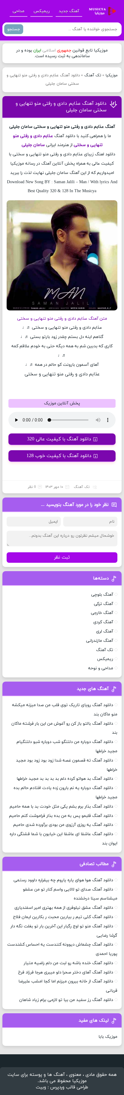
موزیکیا (112, 75)
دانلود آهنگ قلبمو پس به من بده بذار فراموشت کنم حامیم (61, 816)
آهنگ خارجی (102, 613)
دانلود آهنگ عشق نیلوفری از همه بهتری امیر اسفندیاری (63, 908)
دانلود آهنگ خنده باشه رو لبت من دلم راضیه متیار (68, 963)
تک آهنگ (92, 75)
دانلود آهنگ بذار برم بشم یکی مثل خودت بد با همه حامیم (61, 806)
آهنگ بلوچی (102, 594)
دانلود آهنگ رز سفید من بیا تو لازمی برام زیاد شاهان (66, 1000)
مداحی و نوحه (100, 668)
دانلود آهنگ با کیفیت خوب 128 (58, 456)
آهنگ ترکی (103, 604)
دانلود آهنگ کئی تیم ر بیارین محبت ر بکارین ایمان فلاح (63, 917)
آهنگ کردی (103, 622)
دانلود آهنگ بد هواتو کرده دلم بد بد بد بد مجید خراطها (65, 779)
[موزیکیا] (101, 11)
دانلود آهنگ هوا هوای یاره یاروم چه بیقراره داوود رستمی (63, 880)
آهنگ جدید (69, 11)
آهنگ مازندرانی (99, 641)
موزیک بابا (107, 1037)
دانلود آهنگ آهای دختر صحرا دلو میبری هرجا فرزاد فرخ (65, 972)
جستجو (13, 29)
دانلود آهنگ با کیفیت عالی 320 (59, 439)
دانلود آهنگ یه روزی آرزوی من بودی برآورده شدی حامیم (63, 825)
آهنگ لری (104, 631)
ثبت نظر (62, 557)
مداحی (18, 11)
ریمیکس (41, 11)
